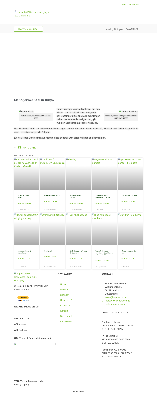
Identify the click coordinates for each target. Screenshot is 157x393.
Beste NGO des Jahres (52, 195)
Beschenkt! (48, 251)
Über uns (64, 300)
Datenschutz (66, 316)
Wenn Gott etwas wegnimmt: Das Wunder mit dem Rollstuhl (104, 253)
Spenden (64, 295)
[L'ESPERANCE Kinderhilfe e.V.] (32, 16)
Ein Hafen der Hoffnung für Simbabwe (78, 252)
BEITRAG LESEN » (24, 203)
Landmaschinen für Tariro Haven (25, 252)
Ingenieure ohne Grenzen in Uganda (103, 196)
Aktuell (63, 305)
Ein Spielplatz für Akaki (129, 195)
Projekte (64, 289)
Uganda (32, 147)
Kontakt (64, 311)
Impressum (66, 321)
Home (63, 284)
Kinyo (22, 147)
